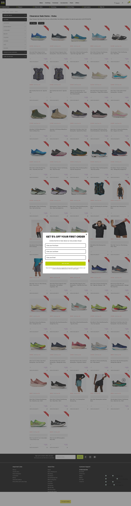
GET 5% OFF (65, 263)
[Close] (86, 234)
